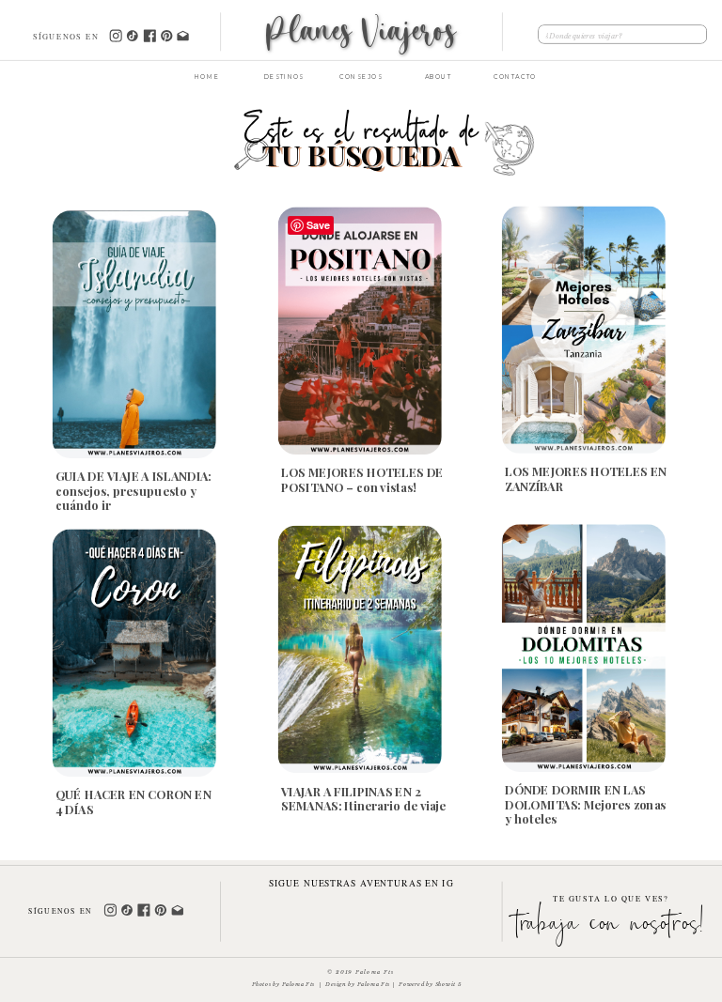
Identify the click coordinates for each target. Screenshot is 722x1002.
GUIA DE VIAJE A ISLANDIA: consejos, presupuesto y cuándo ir (133, 490)
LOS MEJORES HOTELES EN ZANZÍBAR (586, 478)
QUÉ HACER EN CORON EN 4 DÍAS (133, 801)
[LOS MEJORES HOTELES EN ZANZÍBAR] (584, 330)
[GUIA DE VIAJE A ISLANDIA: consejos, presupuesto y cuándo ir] (134, 334)
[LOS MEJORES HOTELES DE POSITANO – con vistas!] (360, 331)
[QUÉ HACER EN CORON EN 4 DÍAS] (134, 653)
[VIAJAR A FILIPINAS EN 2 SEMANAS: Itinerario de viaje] (360, 649)
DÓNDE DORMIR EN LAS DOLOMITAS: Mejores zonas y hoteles (586, 803)
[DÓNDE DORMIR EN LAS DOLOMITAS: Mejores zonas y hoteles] (584, 648)
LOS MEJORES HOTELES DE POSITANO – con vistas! (362, 479)
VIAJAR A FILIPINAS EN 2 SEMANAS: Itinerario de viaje (363, 797)
